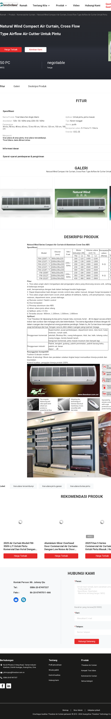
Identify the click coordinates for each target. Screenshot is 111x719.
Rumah (3, 15)
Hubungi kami (54, 680)
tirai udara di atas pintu (80, 486)
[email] (16, 599)
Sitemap (65, 710)
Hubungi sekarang (86, 641)
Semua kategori (87, 681)
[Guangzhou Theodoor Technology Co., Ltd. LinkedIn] (8, 686)
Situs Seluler (78, 710)
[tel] (31, 599)
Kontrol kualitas (54, 675)
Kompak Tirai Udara (88, 671)
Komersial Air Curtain (26, 15)
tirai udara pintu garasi (52, 486)
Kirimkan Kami (35, 49)
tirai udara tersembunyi (23, 486)
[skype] (23, 599)
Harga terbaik (10, 49)
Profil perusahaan (55, 665)
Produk (12, 15)
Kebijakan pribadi (94, 710)
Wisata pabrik (54, 670)
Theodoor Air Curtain (89, 665)
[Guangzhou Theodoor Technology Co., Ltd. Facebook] (2, 686)
